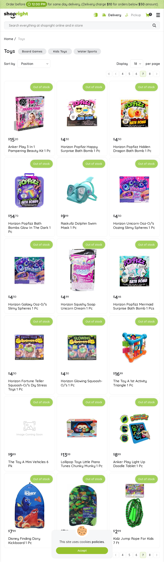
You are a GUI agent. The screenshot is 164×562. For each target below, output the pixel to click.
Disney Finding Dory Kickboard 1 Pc (24, 541)
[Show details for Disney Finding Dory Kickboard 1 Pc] (29, 505)
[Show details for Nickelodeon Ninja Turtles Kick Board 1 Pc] (82, 505)
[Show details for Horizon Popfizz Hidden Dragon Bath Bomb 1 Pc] (134, 113)
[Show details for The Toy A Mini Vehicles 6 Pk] (29, 428)
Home (8, 39)
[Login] (95, 14)
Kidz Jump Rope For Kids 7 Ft (133, 541)
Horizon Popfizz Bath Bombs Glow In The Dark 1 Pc (29, 227)
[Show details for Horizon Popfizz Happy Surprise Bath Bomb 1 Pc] (82, 113)
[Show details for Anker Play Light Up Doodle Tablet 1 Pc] (134, 428)
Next (157, 74)
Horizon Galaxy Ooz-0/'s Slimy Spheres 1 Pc (27, 306)
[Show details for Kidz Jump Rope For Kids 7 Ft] (134, 505)
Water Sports (87, 51)
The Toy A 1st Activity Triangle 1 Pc (130, 383)
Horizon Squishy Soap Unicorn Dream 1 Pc (78, 306)
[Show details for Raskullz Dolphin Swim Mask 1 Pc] (82, 190)
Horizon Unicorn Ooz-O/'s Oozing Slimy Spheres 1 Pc (134, 225)
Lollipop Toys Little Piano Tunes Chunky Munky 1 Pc (82, 464)
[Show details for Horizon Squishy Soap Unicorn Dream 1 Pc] (82, 271)
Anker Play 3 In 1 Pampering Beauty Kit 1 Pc (29, 149)
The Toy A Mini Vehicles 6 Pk (28, 464)
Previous (116, 74)
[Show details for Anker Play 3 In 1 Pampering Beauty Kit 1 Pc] (29, 113)
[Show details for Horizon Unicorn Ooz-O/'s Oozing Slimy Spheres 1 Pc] (134, 190)
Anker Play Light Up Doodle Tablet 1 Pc (129, 464)
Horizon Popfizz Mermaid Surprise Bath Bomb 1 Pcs (133, 306)
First (109, 74)
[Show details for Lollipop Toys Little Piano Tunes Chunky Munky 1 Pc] (82, 428)
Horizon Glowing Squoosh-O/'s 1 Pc (81, 383)
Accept (82, 550)
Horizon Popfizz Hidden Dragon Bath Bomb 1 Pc (132, 149)
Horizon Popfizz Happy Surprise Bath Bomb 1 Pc (80, 149)
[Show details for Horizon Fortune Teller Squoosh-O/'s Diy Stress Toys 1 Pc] (29, 348)
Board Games (32, 51)
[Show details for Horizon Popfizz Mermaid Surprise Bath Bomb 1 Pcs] (134, 271)
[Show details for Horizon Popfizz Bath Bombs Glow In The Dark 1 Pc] (29, 190)
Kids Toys (60, 51)
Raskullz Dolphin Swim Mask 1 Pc (78, 225)
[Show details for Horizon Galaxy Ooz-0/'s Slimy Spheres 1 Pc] (29, 271)
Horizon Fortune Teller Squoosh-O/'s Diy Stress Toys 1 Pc (27, 385)
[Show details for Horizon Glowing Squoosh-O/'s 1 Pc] (82, 348)
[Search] (154, 25)
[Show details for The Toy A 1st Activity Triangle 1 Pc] (134, 348)
